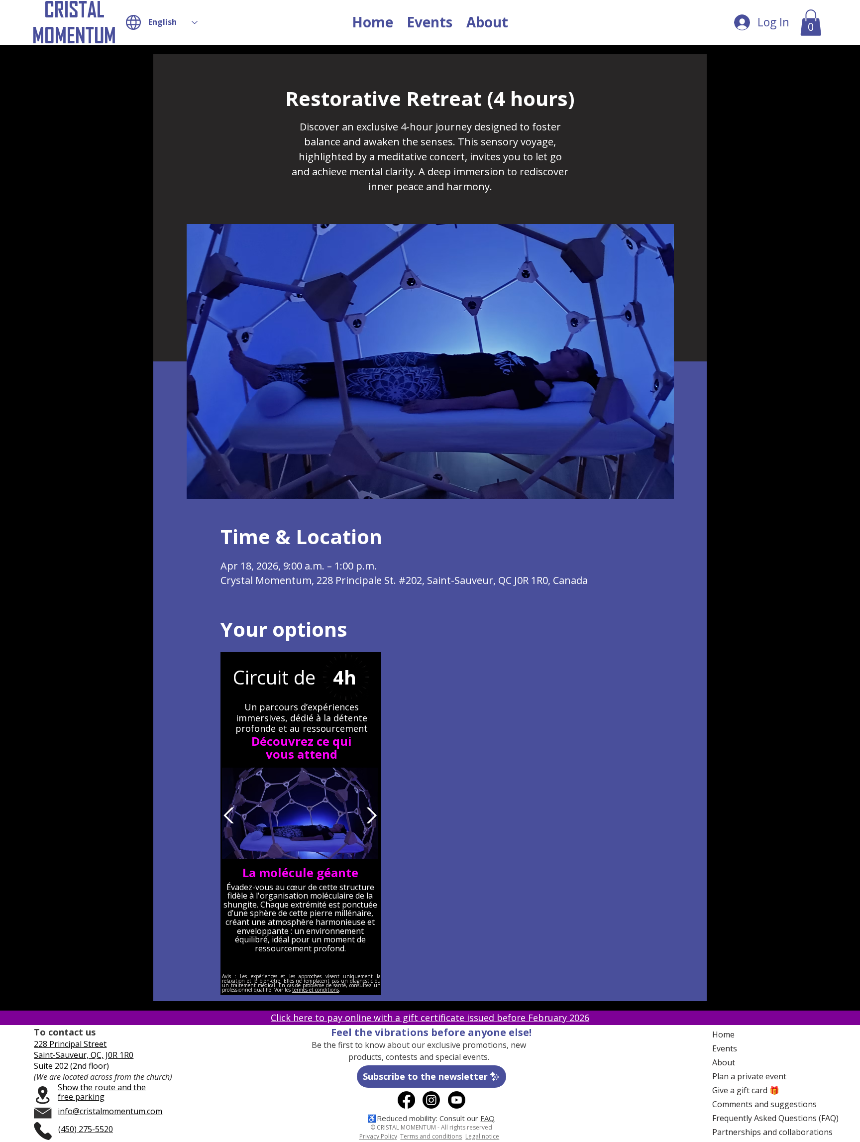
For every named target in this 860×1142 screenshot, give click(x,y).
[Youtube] (456, 1100)
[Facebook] (406, 1100)
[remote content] (301, 826)
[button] (811, 22)
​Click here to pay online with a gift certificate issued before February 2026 (430, 1018)
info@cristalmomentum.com (110, 1111)
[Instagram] (431, 1100)
